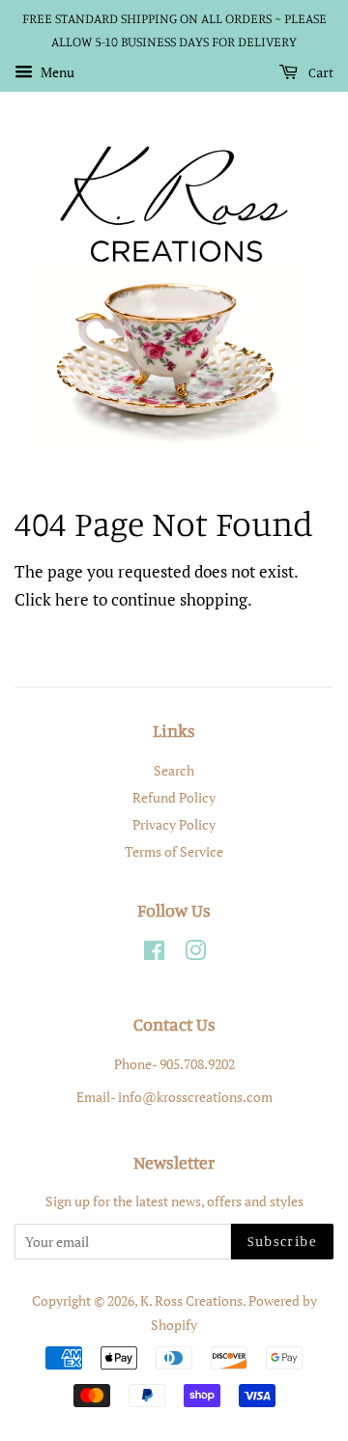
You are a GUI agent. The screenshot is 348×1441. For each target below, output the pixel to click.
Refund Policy (174, 797)
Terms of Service (174, 851)
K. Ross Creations (191, 1300)
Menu (56, 72)
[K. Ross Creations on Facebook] (154, 954)
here (72, 599)
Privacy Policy (174, 824)
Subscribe (282, 1240)
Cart (319, 72)
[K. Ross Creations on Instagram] (195, 954)
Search (174, 770)
